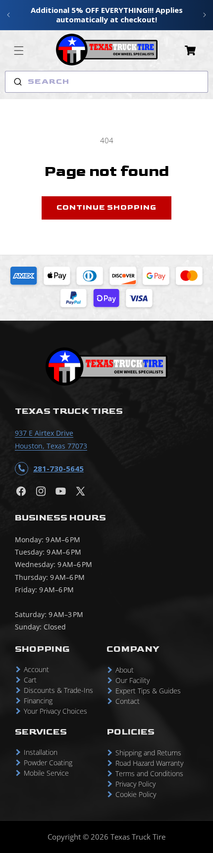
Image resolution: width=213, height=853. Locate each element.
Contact (127, 701)
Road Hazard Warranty (149, 763)
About (124, 670)
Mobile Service (46, 773)
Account (36, 669)
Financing (38, 700)
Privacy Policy (135, 784)
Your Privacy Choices (55, 711)
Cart (30, 679)
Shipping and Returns (148, 752)
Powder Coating (48, 762)
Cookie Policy (135, 794)
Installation (40, 752)
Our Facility (132, 680)
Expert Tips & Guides (148, 690)
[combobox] (106, 82)
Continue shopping (106, 207)
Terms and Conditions (149, 773)
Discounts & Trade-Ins (58, 690)
